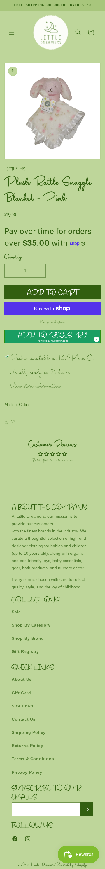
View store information (35, 386)
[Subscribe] (86, 809)
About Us (22, 679)
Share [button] (15, 422)
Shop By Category (31, 625)
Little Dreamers (43, 865)
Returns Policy (27, 745)
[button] (11, 32)
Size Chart (23, 706)
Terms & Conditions (33, 758)
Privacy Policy (27, 772)
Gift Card (21, 692)
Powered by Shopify (71, 865)
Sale (16, 612)
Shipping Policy (29, 732)
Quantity (12, 258)
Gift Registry (25, 651)
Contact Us (24, 719)
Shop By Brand (28, 638)
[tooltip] (96, 339)
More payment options (53, 322)
